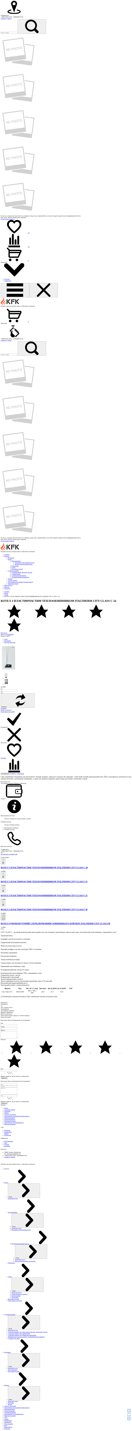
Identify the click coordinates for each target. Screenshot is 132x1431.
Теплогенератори (9, 1119)
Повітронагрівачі (9, 1118)
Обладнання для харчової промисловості (16, 1116)
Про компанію (8, 1424)
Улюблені (7, 1130)
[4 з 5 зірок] (46, 1053)
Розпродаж (7, 1135)
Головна (6, 591)
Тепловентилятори (10, 1121)
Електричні (14, 566)
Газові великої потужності (19, 1294)
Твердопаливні (16, 561)
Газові (13, 567)
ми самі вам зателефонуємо (9, 854)
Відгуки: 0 (4, 633)
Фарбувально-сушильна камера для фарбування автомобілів (26, 1337)
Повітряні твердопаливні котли (24, 562)
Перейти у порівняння (17, 773)
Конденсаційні (15, 1296)
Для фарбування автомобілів (20, 577)
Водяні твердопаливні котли (24, 564)
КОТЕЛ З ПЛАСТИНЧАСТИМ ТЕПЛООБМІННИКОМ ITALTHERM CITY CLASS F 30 (44, 909)
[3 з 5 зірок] (75, 1053)
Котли (10, 559)
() (29, 247)
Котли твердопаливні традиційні (25, 1261)
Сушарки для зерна (14, 1338)
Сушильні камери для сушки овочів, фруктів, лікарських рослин (27, 1332)
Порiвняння (8, 1132)
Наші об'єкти (8, 1427)
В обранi (3, 758)
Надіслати (4, 1078)
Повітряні (11, 1403)
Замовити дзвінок (6, 18)
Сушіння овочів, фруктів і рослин (21, 572)
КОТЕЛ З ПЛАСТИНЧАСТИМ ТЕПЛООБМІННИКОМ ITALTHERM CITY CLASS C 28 (44, 867)
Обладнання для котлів (15, 1300)
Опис (6, 639)
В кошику (4, 708)
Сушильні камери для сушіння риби (19, 1333)
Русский (6, 279)
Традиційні (14, 1297)
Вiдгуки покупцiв (9, 642)
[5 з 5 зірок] (16, 1053)
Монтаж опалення (9, 1124)
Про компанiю (8, 1141)
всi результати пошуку (7, 219)
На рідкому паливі (17, 569)
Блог (5, 1143)
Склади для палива (10, 1114)
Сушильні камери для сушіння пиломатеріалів (22, 1335)
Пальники (7, 1111)
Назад (10, 1197)
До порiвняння (5, 773)
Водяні (10, 1404)
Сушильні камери (9, 1109)
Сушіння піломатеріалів (18, 575)
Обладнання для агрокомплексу (14, 1122)
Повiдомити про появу (8, 711)
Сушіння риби (15, 574)
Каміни (6, 1113)
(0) (29, 233)
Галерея (6, 1144)
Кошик (6, 1133)
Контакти (7, 1146)
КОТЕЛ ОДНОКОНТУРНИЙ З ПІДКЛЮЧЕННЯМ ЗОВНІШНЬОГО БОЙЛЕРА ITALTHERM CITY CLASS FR (55, 923)
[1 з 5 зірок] (14, 1067)
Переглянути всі (13, 1198)
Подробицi (7, 641)
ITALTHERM (9, 634)
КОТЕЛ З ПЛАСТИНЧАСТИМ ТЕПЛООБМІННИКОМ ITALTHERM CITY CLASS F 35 (44, 881)
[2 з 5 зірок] (105, 1053)
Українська (7, 281)
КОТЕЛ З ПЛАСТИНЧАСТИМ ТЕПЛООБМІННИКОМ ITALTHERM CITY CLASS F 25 (44, 895)
